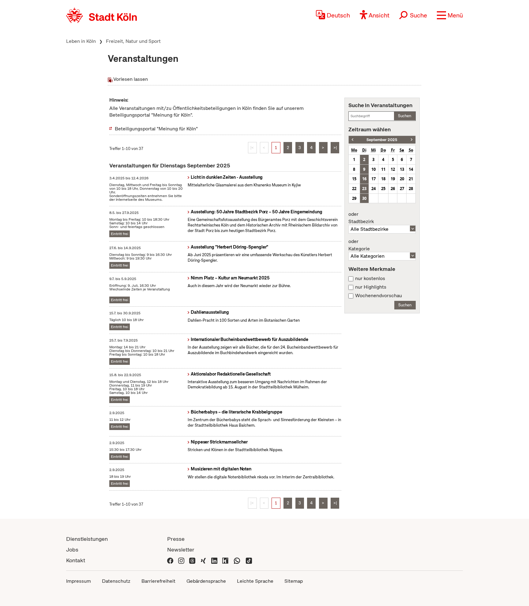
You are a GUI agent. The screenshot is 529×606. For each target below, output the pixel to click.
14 (411, 169)
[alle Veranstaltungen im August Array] (352, 140)
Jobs (72, 549)
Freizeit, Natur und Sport (133, 41)
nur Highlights (370, 287)
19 (393, 178)
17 (373, 178)
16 (364, 178)
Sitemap (293, 581)
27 (402, 188)
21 (411, 178)
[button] (450, 15)
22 (354, 188)
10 (373, 169)
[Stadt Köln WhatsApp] (237, 560)
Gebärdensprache (206, 581)
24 (373, 188)
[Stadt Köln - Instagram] (181, 560)
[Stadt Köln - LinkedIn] (214, 560)
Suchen (404, 115)
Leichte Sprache (255, 581)
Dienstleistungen (87, 538)
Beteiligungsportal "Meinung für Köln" (156, 128)
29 (354, 198)
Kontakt (75, 560)
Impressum (78, 581)
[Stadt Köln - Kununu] (225, 560)
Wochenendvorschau (378, 295)
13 (402, 169)
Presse (176, 538)
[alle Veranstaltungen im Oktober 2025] (411, 140)
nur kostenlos (370, 278)
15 (354, 178)
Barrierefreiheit (158, 581)
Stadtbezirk (361, 218)
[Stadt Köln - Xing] (203, 560)
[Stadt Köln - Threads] (192, 560)
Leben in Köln (81, 41)
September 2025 (381, 139)
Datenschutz (116, 581)
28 (411, 188)
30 (364, 198)
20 (402, 178)
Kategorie (359, 245)
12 (393, 169)
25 (383, 188)
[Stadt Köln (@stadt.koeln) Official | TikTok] (249, 560)
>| (335, 147)
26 (393, 188)
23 (364, 188)
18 (383, 178)
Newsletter (180, 549)
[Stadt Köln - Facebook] (170, 560)
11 (383, 169)
